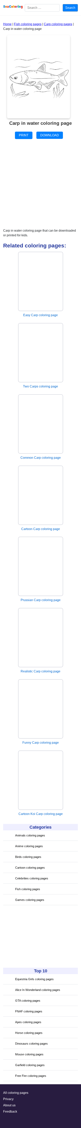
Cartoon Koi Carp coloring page (40, 814)
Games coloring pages (29, 899)
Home (7, 24)
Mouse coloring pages (29, 1054)
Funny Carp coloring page (40, 742)
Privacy (8, 1099)
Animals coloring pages (30, 835)
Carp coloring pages (58, 24)
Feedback (10, 1111)
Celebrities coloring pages (31, 878)
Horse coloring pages (28, 1032)
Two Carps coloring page (40, 386)
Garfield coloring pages (30, 1065)
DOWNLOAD (49, 135)
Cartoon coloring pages (30, 867)
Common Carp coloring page (40, 457)
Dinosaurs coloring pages (31, 1043)
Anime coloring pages (29, 846)
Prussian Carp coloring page (41, 600)
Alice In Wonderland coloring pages (37, 989)
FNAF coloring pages (28, 1011)
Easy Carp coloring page (40, 315)
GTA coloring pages (27, 1000)
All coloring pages (15, 1092)
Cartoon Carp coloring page (40, 529)
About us (9, 1105)
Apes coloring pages (28, 1022)
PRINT (24, 135)
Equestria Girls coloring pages (34, 979)
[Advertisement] (32, 936)
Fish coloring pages (27, 889)
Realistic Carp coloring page (40, 671)
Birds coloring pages (28, 856)
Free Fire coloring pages (30, 1075)
